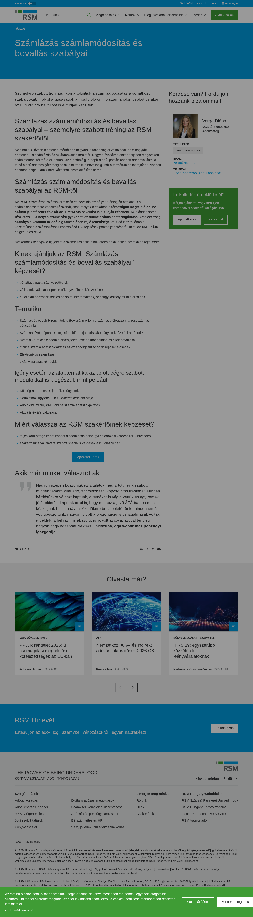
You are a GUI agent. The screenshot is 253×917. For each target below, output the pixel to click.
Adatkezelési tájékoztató (19, 910)
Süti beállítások (198, 902)
